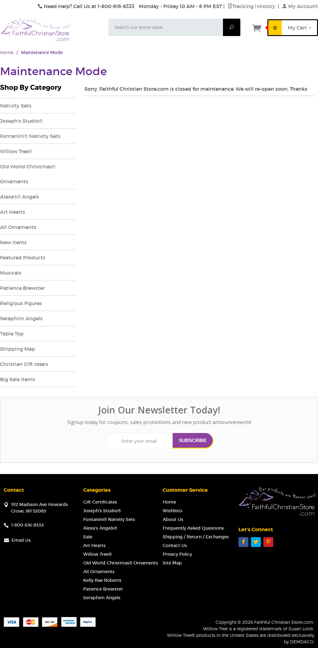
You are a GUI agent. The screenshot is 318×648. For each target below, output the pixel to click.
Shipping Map (17, 349)
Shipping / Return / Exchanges (196, 537)
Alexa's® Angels (19, 197)
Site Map (172, 563)
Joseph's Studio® (21, 121)
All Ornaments (18, 227)
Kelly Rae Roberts (102, 580)
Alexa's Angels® (100, 528)
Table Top (12, 334)
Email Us (21, 540)
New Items (13, 242)
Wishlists (172, 510)
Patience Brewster (22, 288)
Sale (87, 537)
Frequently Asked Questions (193, 528)
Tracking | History (254, 6)
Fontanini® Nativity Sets (30, 136)
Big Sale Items (17, 379)
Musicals (10, 273)
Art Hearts (12, 212)
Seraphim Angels (21, 318)
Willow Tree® (16, 151)
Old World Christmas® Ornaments (28, 174)
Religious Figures (21, 303)
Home (6, 52)
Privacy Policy (177, 554)
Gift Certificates (100, 502)
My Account (302, 6)
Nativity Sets (15, 106)
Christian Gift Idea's (24, 364)
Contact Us (175, 545)
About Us (173, 519)
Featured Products (22, 257)
